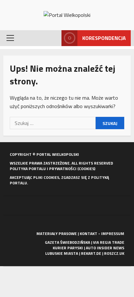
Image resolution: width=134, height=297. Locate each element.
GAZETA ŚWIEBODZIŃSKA (67, 242)
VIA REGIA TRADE (108, 242)
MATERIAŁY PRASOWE (56, 233)
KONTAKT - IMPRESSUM (102, 233)
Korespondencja (104, 38)
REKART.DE (91, 253)
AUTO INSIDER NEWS (105, 248)
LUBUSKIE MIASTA (61, 253)
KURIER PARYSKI (68, 248)
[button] (10, 38)
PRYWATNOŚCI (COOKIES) (72, 169)
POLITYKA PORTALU (28, 169)
